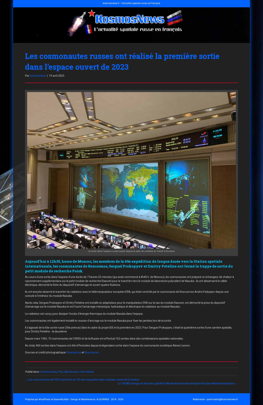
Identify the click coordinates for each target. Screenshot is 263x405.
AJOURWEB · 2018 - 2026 (109, 399)
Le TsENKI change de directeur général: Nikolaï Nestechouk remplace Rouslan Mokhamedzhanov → (178, 383)
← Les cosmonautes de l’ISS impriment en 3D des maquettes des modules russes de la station (82, 379)
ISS (65, 371)
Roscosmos (74, 352)
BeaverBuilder (61, 399)
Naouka (73, 371)
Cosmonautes (47, 371)
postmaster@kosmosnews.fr (222, 399)
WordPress (44, 399)
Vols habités (86, 371)
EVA (59, 371)
